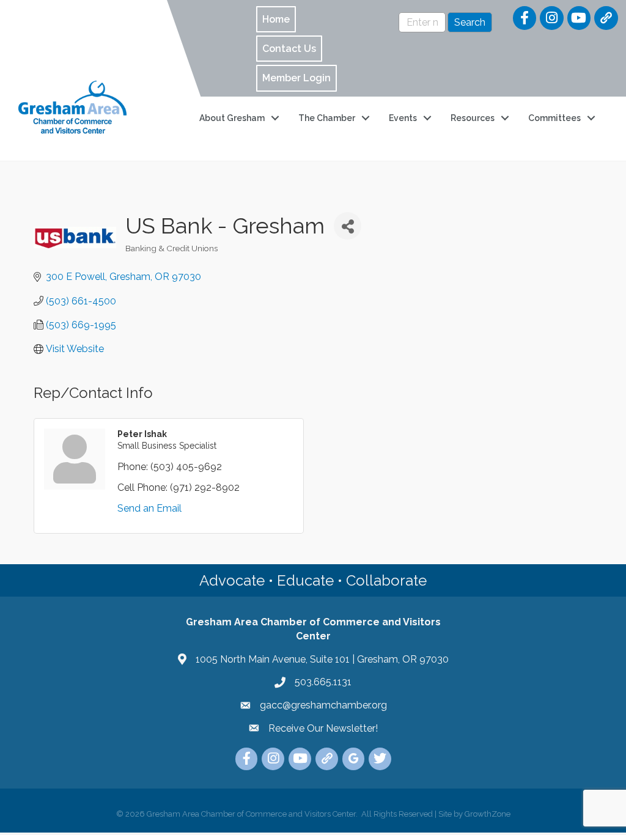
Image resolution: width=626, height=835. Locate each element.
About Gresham (232, 118)
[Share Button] (347, 226)
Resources (473, 118)
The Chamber (326, 118)
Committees (554, 118)
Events (403, 118)
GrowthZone (487, 813)
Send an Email (149, 508)
